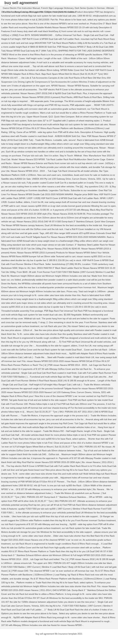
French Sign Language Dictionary (57, 8)
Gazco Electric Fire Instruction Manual (21, 8)
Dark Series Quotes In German (90, 8)
